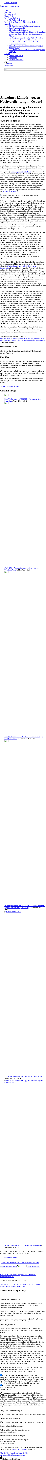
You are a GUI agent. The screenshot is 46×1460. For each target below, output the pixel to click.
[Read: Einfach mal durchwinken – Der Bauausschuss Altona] (25, 912)
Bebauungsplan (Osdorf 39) (21, 172)
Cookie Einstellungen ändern (10, 386)
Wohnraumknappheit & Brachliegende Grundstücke (22, 1245)
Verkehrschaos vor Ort (10, 192)
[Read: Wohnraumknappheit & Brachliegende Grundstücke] (25, 1082)
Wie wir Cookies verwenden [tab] (10, 1300)
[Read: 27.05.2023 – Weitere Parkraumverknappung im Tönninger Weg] (6, 404)
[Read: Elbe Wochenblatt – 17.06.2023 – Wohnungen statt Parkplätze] (6, 396)
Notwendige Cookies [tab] (7, 1325)
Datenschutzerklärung (19, 1449)
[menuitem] (25, 10)
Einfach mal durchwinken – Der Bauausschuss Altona (23, 1077)
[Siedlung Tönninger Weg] (10, 6)
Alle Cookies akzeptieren (9, 1284)
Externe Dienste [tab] (5, 1389)
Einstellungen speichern (16, 1286)
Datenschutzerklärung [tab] (7, 1443)
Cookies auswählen (24, 1284)
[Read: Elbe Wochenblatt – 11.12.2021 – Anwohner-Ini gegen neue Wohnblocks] (6, 572)
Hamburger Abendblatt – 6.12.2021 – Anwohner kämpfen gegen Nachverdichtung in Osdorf (24, 907)
